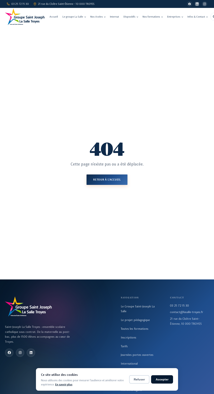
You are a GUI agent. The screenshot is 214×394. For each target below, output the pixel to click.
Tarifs (124, 346)
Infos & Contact (196, 16)
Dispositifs (129, 16)
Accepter (162, 379)
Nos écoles (96, 16)
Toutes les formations (134, 328)
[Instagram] (204, 4)
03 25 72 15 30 (179, 305)
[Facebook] (189, 4)
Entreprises (173, 16)
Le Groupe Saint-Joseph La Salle (138, 309)
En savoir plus (63, 384)
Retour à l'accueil (107, 179)
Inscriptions (128, 337)
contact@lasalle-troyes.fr (186, 312)
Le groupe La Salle (72, 16)
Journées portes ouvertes (137, 354)
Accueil (54, 16)
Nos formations (151, 16)
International (129, 363)
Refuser (139, 379)
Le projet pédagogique (135, 320)
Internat (114, 16)
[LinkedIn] (197, 4)
